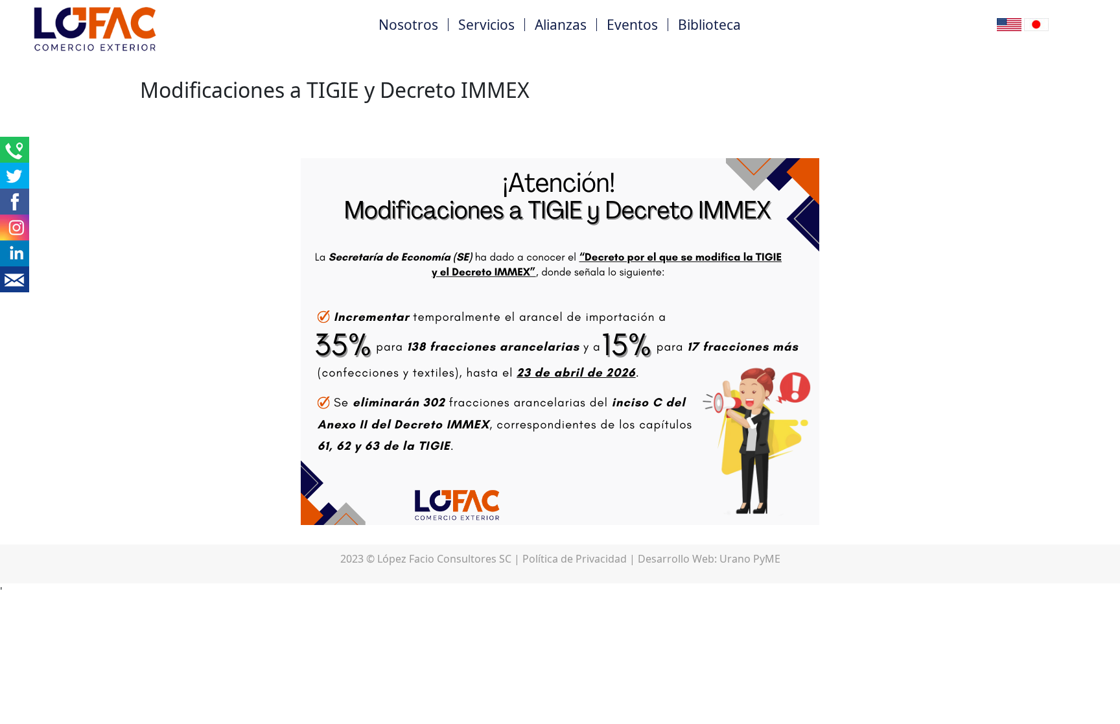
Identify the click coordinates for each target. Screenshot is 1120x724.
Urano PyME (749, 559)
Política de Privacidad (574, 559)
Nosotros (408, 24)
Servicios (486, 24)
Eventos (632, 24)
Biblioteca (709, 24)
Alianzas (561, 24)
